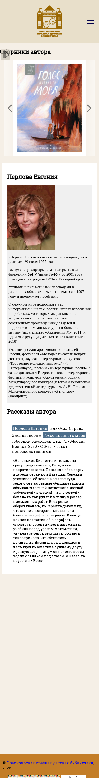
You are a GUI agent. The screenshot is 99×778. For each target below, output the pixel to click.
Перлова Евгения (30, 428)
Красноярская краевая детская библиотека (49, 762)
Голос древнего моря (64, 435)
